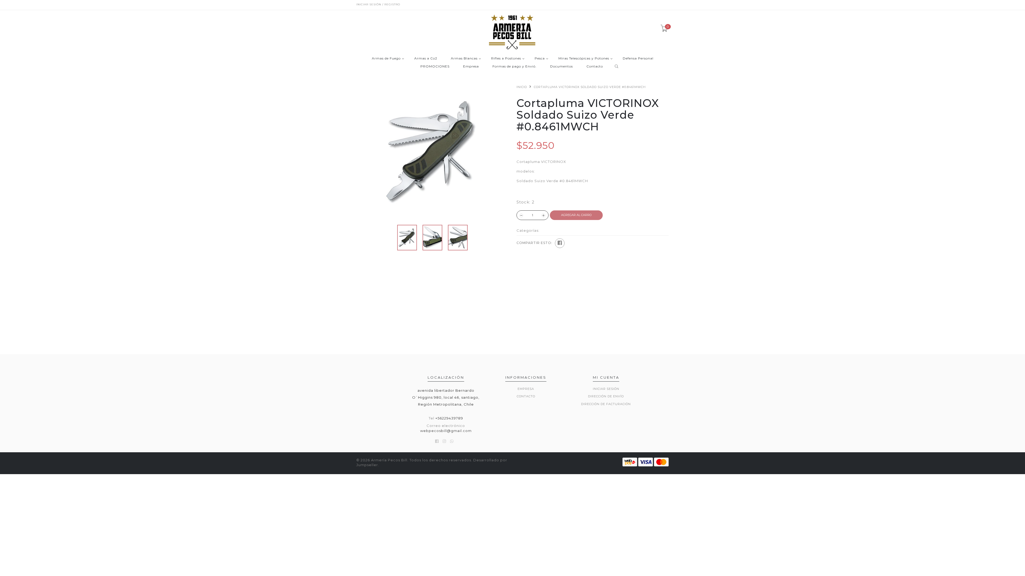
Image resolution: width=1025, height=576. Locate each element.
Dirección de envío (606, 396)
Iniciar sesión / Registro (378, 4)
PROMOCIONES (435, 66)
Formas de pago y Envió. (514, 66)
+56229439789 (449, 418)
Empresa (471, 66)
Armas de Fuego (386, 58)
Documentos (561, 66)
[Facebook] (560, 243)
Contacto (594, 66)
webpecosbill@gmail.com (446, 431)
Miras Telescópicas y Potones (583, 58)
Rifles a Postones (506, 58)
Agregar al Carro (576, 215)
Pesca (540, 58)
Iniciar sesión (606, 389)
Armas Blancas (464, 58)
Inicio (522, 87)
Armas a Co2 (425, 58)
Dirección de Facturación (606, 404)
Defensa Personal (638, 58)
